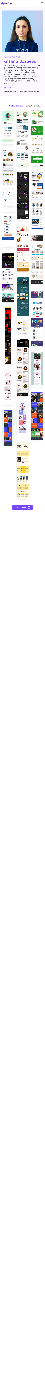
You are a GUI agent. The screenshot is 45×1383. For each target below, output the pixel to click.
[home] (6, 3)
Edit (8, 193)
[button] (41, 3)
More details (8, 185)
